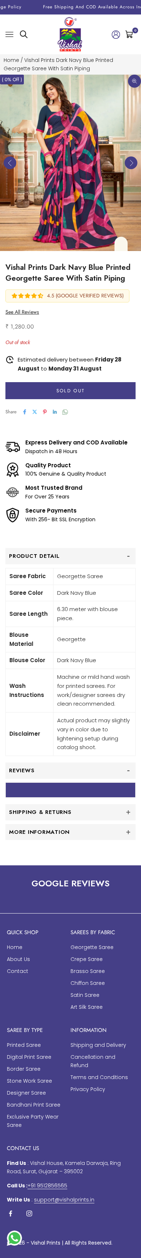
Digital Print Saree (29, 1057)
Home (11, 60)
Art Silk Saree (86, 1007)
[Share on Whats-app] (65, 412)
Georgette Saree (92, 947)
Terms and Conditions (99, 1077)
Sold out (70, 390)
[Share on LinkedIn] (55, 412)
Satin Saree (84, 995)
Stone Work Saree (29, 1080)
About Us (18, 959)
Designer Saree (26, 1092)
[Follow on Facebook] (10, 1213)
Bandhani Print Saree (33, 1104)
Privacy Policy (87, 1089)
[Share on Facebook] (24, 412)
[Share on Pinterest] (45, 412)
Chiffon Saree (87, 983)
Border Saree (23, 1069)
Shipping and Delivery (98, 1045)
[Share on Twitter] (35, 412)
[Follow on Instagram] (29, 1213)
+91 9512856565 (47, 1185)
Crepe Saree (86, 959)
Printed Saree (24, 1045)
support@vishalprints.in (64, 1199)
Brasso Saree (87, 971)
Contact (17, 971)
